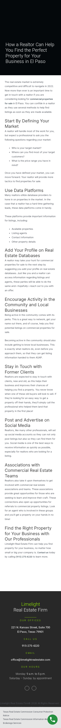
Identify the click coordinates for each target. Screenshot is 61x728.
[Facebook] (27, 688)
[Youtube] (34, 688)
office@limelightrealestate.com (30, 659)
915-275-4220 (30, 645)
